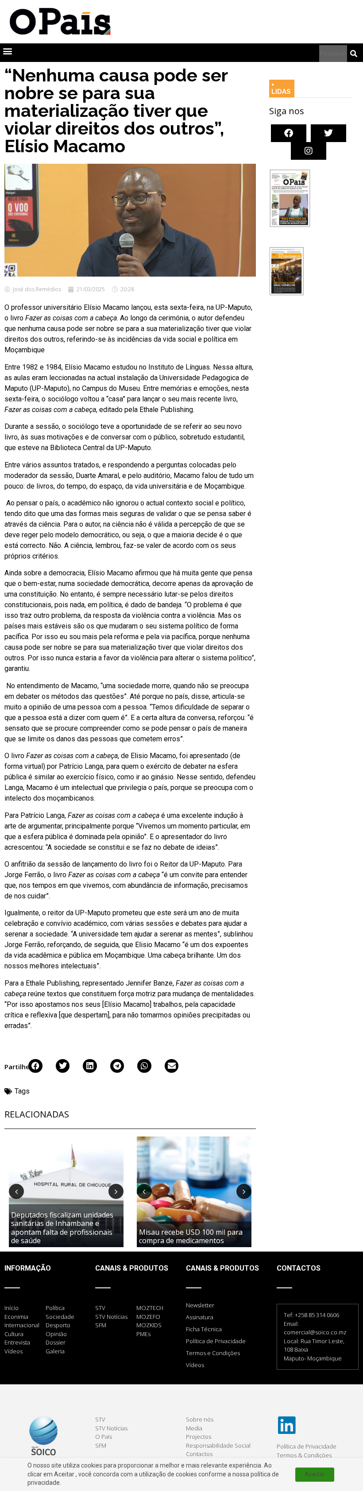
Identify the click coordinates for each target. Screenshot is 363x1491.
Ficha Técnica (204, 1329)
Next (116, 1191)
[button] (7, 50)
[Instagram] (308, 151)
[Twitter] (328, 133)
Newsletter (200, 1305)
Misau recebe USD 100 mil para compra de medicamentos (191, 1236)
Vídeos (195, 1365)
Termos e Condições (213, 1353)
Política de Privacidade (216, 1341)
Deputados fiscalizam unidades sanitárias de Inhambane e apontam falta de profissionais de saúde (62, 1227)
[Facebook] (288, 133)
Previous (16, 1191)
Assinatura (199, 1317)
